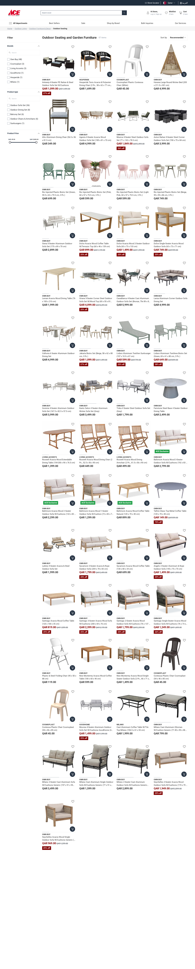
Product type (12, 92)
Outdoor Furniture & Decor (40, 28)
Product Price (13, 133)
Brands (10, 46)
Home (9, 28)
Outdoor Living (21, 28)
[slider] (10, 142)
